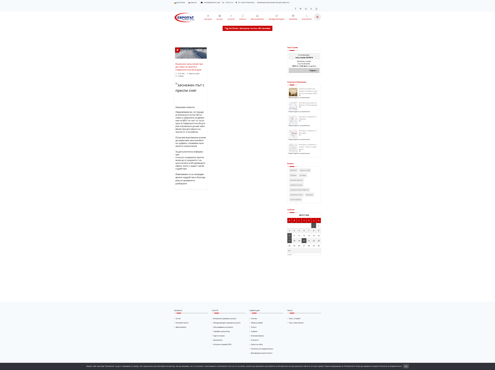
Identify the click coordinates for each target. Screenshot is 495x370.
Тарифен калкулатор (221, 331)
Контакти (254, 340)
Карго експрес (219, 336)
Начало (254, 318)
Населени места (182, 323)
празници (309, 195)
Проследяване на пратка (223, 327)
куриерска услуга (296, 185)
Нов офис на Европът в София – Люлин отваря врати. (307, 146)
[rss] (311, 8)
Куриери (293, 175)
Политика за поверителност (262, 349)
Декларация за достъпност (261, 353)
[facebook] (295, 8)
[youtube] (316, 8)
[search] (317, 16)
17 (289, 240)
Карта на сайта (257, 344)
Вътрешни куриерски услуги (224, 318)
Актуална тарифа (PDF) (222, 344)
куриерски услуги (296, 195)
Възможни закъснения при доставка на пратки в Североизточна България (189, 67)
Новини (181, 76)
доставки (303, 175)
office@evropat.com (212, 2)
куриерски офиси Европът (299, 190)
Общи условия (257, 323)
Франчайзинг (181, 327)
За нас (178, 318)
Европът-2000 (305, 170)
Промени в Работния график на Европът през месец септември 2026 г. (308, 91)
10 (289, 235)
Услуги (253, 327)
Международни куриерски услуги (226, 323)
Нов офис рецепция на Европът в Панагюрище (308, 104)
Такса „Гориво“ (295, 318)
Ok (406, 366)
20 (304, 240)
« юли (289, 254)
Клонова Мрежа (257, 336)
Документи (217, 340)
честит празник (295, 199)
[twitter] (300, 8)
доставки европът (296, 180)
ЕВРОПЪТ (293, 170)
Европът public (194, 73)
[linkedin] (305, 8)
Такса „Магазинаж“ (296, 323)
